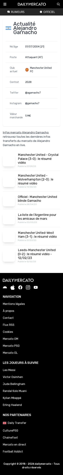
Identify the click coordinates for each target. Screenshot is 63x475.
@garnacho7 (32, 103)
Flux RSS (8, 324)
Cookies (8, 331)
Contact (8, 318)
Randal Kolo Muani (15, 391)
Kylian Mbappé (12, 398)
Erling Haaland (12, 405)
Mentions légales (14, 304)
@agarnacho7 (33, 92)
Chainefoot (10, 437)
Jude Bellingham (14, 384)
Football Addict (13, 451)
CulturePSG (10, 430)
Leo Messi (9, 370)
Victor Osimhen (13, 377)
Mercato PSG (11, 345)
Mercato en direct (14, 444)
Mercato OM (10, 338)
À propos (8, 311)
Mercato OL (10, 352)
